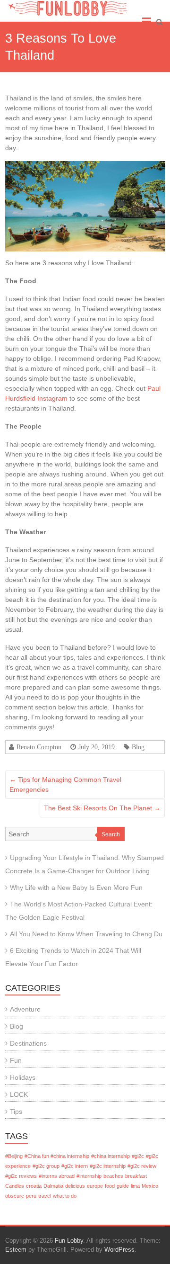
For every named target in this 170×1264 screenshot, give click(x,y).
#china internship (110, 1156)
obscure (14, 1196)
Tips (16, 1111)
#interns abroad (57, 1176)
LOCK (19, 1094)
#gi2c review (142, 1166)
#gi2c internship (108, 1166)
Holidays (22, 1077)
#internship (89, 1176)
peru (31, 1196)
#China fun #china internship (57, 1156)
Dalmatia (53, 1186)
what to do (64, 1196)
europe (95, 1186)
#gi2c (138, 1156)
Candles (14, 1186)
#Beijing (14, 1156)
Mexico (150, 1186)
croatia (34, 1186)
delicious (75, 1186)
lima (135, 1186)
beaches (113, 1176)
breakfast (136, 1176)
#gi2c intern (74, 1166)
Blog (138, 747)
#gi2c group (46, 1166)
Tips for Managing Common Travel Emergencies (65, 784)
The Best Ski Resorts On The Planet (102, 808)
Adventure (25, 1009)
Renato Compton (39, 747)
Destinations (28, 1043)
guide (123, 1186)
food (110, 1186)
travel (44, 1196)
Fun (16, 1060)
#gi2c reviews (21, 1176)
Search (111, 834)
